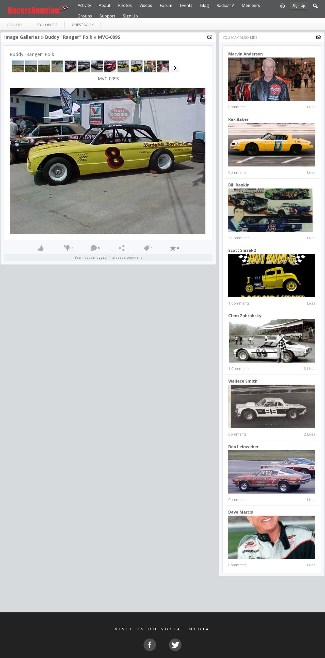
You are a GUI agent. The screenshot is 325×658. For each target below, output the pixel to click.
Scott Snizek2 (242, 250)
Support (107, 16)
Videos (145, 5)
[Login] (282, 5)
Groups (85, 16)
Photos (125, 5)
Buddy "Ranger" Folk (68, 37)
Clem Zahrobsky (244, 315)
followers (47, 24)
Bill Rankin (239, 185)
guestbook (83, 24)
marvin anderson (245, 54)
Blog (204, 5)
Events (186, 5)
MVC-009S (109, 37)
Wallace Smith (242, 381)
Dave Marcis (240, 512)
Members (251, 5)
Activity (84, 5)
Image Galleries (22, 37)
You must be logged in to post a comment (108, 257)
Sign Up (298, 6)
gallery (14, 24)
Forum (166, 5)
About (104, 5)
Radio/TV (225, 5)
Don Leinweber (243, 446)
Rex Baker (238, 119)
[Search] (315, 5)
